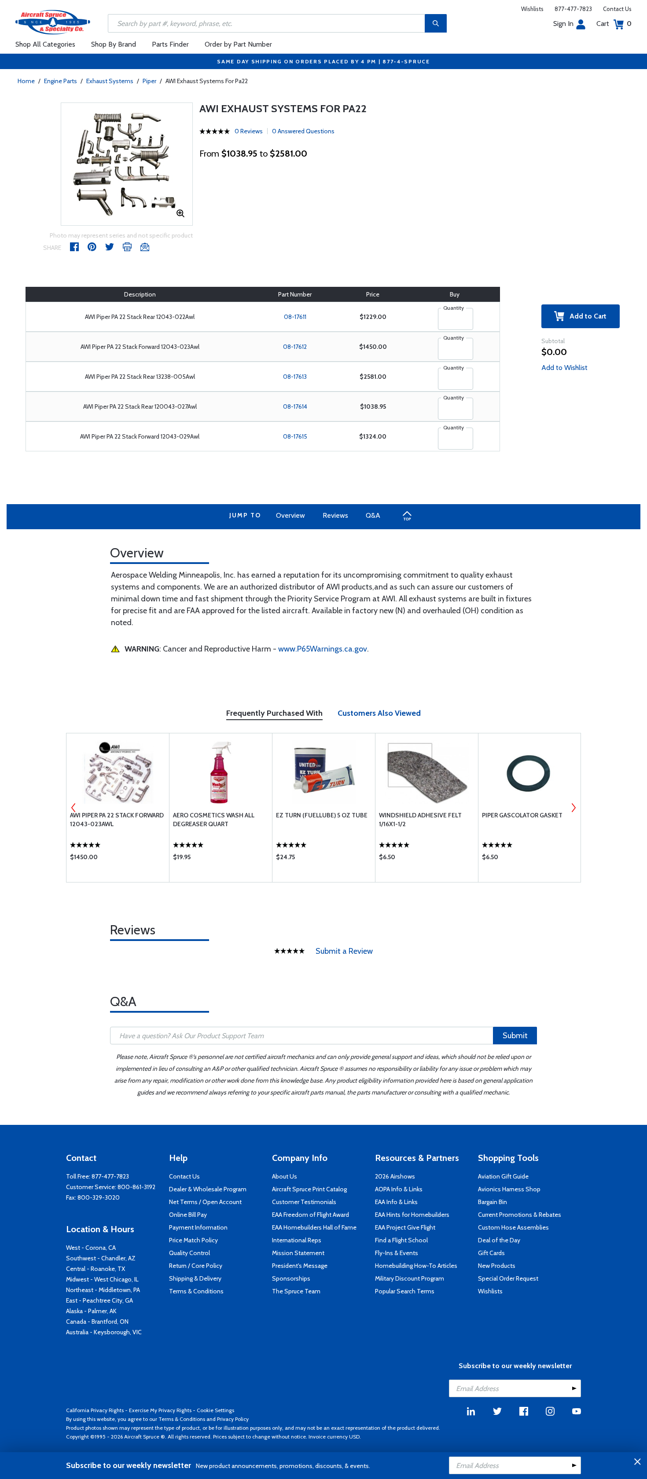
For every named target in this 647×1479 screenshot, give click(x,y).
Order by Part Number (238, 44)
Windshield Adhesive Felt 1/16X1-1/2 (420, 819)
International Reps (296, 1240)
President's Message (299, 1266)
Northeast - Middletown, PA (103, 1290)
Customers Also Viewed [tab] (379, 713)
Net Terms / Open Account (205, 1202)
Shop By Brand (113, 44)
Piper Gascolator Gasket (522, 815)
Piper (149, 81)
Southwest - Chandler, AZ (101, 1258)
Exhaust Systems (109, 81)
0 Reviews (249, 131)
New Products (496, 1266)
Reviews (335, 515)
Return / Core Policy (195, 1266)
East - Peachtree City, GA (99, 1300)
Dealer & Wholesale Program (207, 1189)
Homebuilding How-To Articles (416, 1266)
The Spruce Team (296, 1291)
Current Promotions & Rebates (519, 1215)
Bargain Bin (492, 1202)
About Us (284, 1176)
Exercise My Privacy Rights (160, 1410)
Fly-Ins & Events (396, 1253)
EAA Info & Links (396, 1202)
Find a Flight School (401, 1240)
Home (26, 81)
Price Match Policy (193, 1240)
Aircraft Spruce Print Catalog (309, 1189)
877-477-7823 (573, 8)
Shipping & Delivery (195, 1278)
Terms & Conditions (196, 1291)
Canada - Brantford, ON (97, 1321)
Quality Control (189, 1253)
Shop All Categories (45, 44)
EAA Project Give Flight (405, 1227)
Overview (290, 515)
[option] (127, 164)
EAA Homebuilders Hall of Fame (314, 1227)
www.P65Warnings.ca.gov (322, 648)
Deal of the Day (499, 1240)
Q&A (373, 515)
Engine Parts (60, 81)
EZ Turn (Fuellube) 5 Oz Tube (322, 815)
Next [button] (573, 808)
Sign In (563, 23)
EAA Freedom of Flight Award (310, 1215)
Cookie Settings (215, 1410)
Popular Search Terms (404, 1291)
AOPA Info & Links (399, 1189)
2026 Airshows (395, 1176)
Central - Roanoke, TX (95, 1269)
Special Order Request (508, 1278)
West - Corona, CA (91, 1248)
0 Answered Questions (303, 131)
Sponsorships (291, 1278)
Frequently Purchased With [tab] (274, 713)
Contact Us (617, 8)
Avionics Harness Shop (509, 1189)
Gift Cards (491, 1253)
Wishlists (532, 8)
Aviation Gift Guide (503, 1176)
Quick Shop (117, 859)
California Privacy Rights (95, 1410)
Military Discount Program (409, 1278)
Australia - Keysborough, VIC (104, 1332)
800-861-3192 (136, 1187)
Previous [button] (73, 808)
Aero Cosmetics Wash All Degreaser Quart (213, 819)
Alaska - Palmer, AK (91, 1311)
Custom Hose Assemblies (513, 1227)
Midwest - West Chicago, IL (102, 1279)
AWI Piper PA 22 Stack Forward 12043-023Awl (117, 819)
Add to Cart (585, 316)
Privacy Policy (233, 1419)
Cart (614, 23)
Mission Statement (298, 1253)
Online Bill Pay (188, 1215)
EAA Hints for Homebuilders (412, 1215)
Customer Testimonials (304, 1202)
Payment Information (198, 1227)
